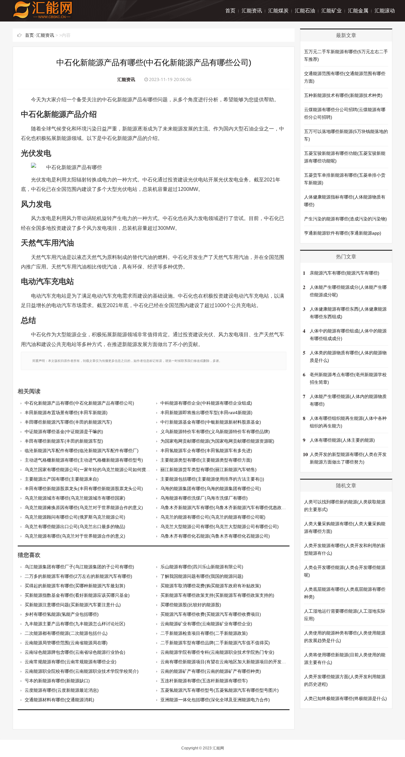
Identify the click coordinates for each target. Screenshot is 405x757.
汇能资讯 (252, 10)
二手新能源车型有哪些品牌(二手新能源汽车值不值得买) (215, 642)
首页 (230, 10)
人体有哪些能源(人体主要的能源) (342, 440)
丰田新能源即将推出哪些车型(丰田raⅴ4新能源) (206, 412)
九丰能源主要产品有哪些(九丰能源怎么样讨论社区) (75, 623)
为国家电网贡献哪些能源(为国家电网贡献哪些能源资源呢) (217, 441)
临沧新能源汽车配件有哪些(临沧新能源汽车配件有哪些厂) (82, 450)
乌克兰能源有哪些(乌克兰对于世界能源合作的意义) (75, 536)
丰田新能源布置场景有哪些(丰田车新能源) (66, 412)
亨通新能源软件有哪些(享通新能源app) (342, 233)
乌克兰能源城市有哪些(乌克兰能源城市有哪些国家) (75, 498)
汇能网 (218, 748)
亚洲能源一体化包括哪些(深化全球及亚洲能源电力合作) (215, 699)
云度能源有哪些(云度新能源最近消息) (62, 690)
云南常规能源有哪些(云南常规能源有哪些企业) (70, 661)
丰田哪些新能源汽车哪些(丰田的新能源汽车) (68, 422)
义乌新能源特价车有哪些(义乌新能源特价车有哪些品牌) (215, 431)
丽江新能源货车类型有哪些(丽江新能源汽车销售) (208, 469)
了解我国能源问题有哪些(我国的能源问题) (201, 576)
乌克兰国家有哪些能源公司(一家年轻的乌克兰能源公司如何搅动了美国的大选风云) (106, 469)
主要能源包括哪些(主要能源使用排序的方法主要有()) (212, 479)
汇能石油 (305, 10)
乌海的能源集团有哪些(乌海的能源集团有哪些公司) (210, 488)
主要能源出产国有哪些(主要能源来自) (62, 479)
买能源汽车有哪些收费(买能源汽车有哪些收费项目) (210, 614)
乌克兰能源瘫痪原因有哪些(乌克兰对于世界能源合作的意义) (84, 507)
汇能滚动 (385, 10)
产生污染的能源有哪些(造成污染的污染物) (345, 218)
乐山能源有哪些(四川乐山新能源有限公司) (201, 566)
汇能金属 (358, 10)
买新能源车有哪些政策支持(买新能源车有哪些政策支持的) (217, 595)
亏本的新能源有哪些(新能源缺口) (57, 680)
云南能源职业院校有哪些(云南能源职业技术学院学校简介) (82, 671)
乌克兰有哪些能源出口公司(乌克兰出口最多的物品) (75, 526)
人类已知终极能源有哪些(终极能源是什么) (345, 698)
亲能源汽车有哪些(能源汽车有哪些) (344, 272)
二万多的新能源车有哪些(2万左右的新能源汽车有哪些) (78, 576)
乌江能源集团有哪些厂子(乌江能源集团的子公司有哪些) (79, 566)
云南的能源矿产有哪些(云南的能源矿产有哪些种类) (210, 671)
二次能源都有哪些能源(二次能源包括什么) (66, 633)
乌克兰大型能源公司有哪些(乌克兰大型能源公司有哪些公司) (219, 526)
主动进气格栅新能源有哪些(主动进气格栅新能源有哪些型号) (84, 460)
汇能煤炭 (278, 10)
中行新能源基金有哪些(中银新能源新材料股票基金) (210, 422)
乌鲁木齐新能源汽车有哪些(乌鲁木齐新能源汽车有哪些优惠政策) (224, 507)
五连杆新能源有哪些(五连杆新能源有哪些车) (204, 680)
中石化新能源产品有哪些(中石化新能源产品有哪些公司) (79, 403)
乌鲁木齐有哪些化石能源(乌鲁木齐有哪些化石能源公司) (215, 536)
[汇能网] (43, 15)
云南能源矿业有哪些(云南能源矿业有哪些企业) (206, 623)
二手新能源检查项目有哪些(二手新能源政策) (204, 633)
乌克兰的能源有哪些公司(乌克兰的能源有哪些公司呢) (212, 517)
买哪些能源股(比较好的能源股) (190, 604)
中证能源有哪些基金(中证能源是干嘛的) (64, 431)
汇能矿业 (331, 10)
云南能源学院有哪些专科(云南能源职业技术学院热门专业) (217, 652)
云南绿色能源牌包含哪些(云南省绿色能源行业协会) (75, 652)
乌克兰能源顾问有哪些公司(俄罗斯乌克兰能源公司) (75, 517)
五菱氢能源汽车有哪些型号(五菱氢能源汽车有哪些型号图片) (219, 690)
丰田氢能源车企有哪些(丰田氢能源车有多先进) (206, 450)
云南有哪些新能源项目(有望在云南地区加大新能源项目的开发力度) (226, 661)
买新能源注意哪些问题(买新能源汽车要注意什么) (73, 604)
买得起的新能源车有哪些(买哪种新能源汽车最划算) (75, 585)
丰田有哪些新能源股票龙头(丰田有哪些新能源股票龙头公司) (84, 488)
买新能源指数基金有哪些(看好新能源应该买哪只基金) (77, 595)
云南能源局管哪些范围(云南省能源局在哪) (66, 642)
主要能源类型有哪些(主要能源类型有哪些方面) (206, 460)
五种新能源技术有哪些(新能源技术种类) (343, 95)
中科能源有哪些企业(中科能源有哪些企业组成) (206, 403)
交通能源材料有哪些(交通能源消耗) (59, 699)
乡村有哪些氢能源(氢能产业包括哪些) (62, 614)
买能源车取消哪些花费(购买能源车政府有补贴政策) (210, 585)
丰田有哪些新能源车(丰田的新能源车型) (64, 441)
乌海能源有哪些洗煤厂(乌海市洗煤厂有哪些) (204, 498)
